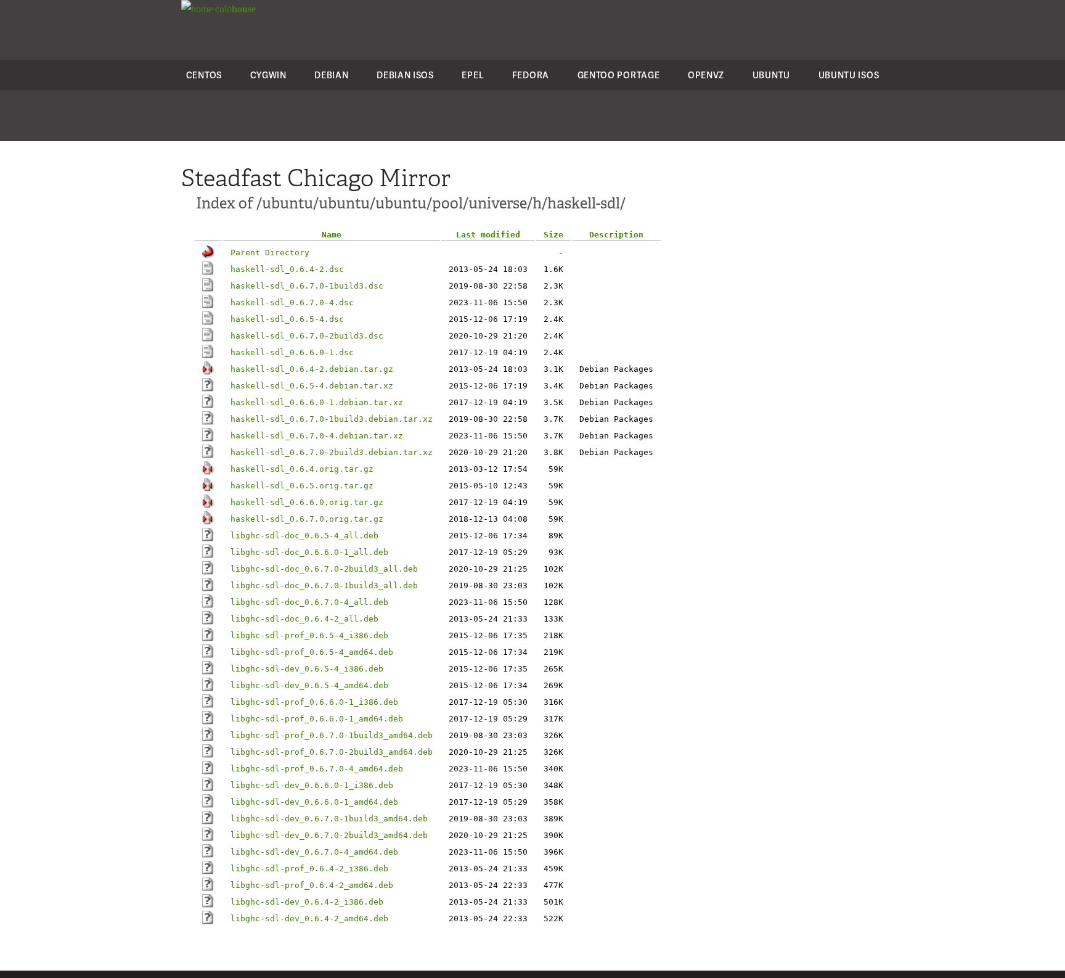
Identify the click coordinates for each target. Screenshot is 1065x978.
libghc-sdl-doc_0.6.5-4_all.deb (304, 535)
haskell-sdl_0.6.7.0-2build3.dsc (307, 335)
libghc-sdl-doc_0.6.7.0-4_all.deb (309, 602)
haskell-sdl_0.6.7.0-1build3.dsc (307, 285)
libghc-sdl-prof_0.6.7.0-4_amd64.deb (317, 768)
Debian (331, 75)
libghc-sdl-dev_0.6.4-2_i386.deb (307, 901)
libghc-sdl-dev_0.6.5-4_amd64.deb (309, 685)
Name (331, 234)
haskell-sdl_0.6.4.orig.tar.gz (302, 469)
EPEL (473, 75)
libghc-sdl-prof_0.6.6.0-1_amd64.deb (317, 718)
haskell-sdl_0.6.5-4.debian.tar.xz (312, 385)
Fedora (530, 75)
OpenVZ (706, 75)
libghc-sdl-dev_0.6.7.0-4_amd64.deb (314, 852)
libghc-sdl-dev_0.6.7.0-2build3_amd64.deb (329, 835)
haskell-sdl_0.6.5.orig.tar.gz (302, 485)
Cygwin (268, 75)
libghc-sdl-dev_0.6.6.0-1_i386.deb (312, 785)
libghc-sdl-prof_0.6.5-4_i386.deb (309, 635)
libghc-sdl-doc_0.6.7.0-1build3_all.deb (324, 585)
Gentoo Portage (618, 75)
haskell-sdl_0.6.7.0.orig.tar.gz (307, 519)
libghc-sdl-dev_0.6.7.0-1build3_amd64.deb (329, 818)
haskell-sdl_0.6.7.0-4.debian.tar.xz (317, 435)
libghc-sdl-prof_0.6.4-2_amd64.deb (312, 885)
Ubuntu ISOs (848, 75)
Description (616, 234)
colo (234, 9)
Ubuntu (771, 75)
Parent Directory (270, 252)
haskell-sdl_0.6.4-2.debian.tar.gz (312, 369)
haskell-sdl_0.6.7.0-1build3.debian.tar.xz (332, 419)
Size (553, 234)
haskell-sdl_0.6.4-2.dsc (287, 269)
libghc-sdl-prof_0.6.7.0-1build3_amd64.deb (332, 735)
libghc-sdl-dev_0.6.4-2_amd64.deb (309, 918)
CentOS (204, 75)
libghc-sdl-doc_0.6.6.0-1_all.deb (309, 552)
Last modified (488, 234)
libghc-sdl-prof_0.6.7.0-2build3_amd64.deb (332, 752)
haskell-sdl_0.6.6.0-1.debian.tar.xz (317, 402)
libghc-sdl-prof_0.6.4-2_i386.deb (309, 868)
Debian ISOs (405, 75)
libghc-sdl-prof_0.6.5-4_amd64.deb (312, 652)
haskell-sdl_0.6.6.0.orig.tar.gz (307, 502)
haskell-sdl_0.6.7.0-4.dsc (292, 302)
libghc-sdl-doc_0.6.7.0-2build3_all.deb (324, 568)
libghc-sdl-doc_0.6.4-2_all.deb (304, 618)
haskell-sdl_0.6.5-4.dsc (287, 319)
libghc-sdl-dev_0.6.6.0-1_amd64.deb (314, 802)
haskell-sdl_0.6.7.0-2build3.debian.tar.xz (332, 452)
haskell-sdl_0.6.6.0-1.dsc (292, 352)
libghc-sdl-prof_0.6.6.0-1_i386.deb (314, 702)
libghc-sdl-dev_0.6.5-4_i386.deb (307, 668)
